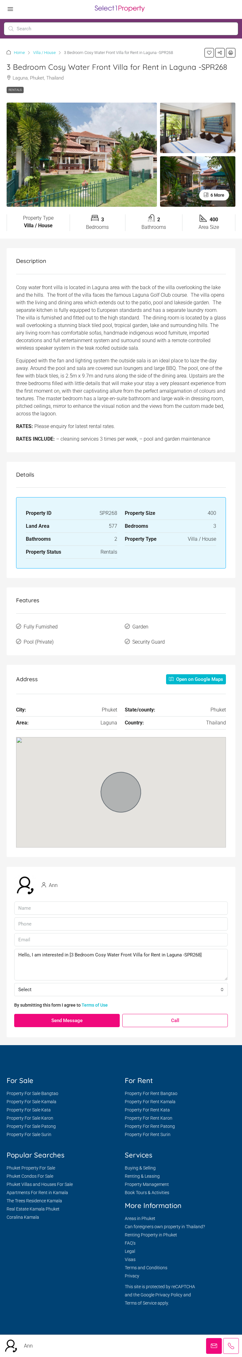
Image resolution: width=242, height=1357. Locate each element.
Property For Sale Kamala (31, 1101)
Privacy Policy (168, 1294)
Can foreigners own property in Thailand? (165, 1226)
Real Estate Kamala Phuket (33, 1208)
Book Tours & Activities (147, 1192)
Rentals (15, 90)
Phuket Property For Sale (31, 1167)
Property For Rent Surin (147, 1134)
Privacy (132, 1275)
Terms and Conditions (146, 1267)
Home (19, 52)
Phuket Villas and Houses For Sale (40, 1184)
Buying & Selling (140, 1167)
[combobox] (121, 989)
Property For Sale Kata (29, 1109)
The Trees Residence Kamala (34, 1200)
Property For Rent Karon (148, 1118)
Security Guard (148, 642)
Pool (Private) (39, 642)
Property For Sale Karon (30, 1118)
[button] (209, 52)
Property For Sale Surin (29, 1134)
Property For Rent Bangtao (151, 1093)
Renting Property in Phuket (151, 1234)
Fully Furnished (41, 627)
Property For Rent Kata (147, 1109)
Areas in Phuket (140, 1218)
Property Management (147, 1184)
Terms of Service (141, 1303)
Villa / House (44, 52)
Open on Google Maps (199, 679)
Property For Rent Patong (150, 1126)
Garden (140, 627)
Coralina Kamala (23, 1217)
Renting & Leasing (142, 1176)
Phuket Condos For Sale (30, 1176)
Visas (130, 1259)
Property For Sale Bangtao (32, 1093)
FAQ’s (130, 1243)
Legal (130, 1251)
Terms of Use (95, 1005)
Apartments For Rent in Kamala (37, 1192)
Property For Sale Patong (31, 1126)
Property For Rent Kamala (150, 1101)
